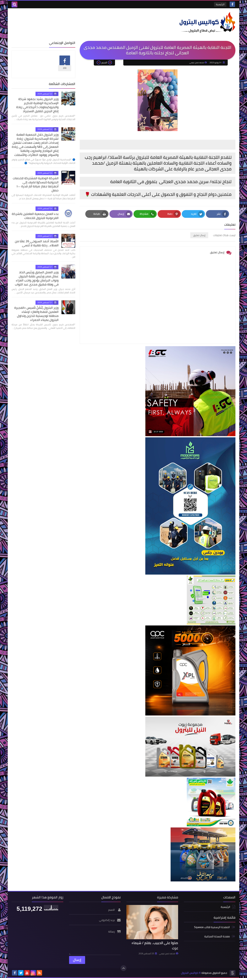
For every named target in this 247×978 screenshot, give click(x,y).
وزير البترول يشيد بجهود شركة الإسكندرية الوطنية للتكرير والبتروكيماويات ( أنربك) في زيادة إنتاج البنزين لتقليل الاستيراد (37, 105)
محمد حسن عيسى (167, 953)
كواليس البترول (189, 973)
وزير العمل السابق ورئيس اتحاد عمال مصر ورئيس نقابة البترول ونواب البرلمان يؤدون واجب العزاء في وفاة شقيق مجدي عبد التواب (36, 278)
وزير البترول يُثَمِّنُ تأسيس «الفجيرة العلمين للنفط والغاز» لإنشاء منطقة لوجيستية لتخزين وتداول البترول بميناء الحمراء (36, 314)
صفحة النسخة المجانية (217, 936)
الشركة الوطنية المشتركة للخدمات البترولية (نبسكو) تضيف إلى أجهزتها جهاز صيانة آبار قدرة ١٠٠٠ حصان (35, 184)
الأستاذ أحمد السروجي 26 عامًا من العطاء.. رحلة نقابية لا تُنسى (36, 243)
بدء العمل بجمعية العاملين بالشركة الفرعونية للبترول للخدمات (35, 216)
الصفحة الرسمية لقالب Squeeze (212, 927)
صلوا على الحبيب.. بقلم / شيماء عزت (155, 945)
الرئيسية (220, 4)
